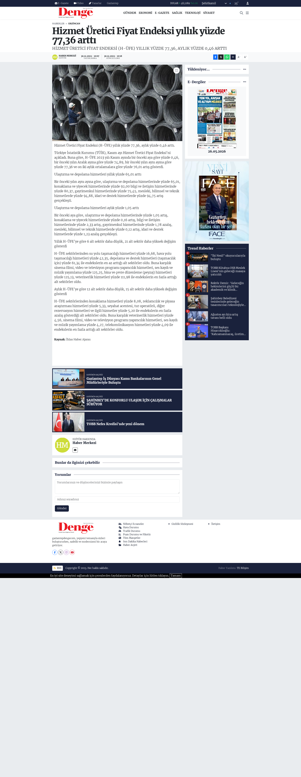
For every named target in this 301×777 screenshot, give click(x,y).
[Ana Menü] (247, 13)
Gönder (62, 508)
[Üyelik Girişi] (246, 3)
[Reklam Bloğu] (217, 201)
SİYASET (209, 13)
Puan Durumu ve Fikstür (137, 534)
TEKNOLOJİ (193, 13)
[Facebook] (54, 552)
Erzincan (74, 23)
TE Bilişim (243, 568)
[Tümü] (244, 69)
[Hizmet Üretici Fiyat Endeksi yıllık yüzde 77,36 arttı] (117, 103)
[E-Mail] (75, 450)
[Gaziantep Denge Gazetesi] (75, 13)
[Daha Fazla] (233, 57)
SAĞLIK (177, 13)
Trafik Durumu (131, 531)
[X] (60, 552)
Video (80, 3)
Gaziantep (112, 3)
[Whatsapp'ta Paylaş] (227, 57)
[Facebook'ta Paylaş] (215, 57)
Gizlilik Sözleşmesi (182, 523)
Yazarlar (97, 3)
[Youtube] (72, 552)
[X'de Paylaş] (221, 57)
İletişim (215, 523)
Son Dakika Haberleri (135, 541)
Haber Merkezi (84, 443)
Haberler (58, 23)
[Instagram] (66, 552)
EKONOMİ (145, 13)
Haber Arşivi (130, 544)
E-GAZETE (162, 13)
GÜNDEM (129, 13)
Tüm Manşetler (131, 537)
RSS (58, 568)
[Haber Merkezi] (62, 445)
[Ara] (242, 13)
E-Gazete (63, 3)
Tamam (176, 575)
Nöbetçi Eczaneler (133, 523)
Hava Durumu (131, 527)
